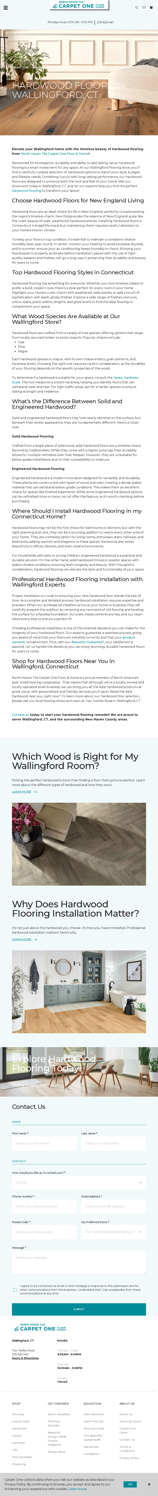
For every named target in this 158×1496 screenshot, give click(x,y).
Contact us (20, 715)
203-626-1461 (105, 22)
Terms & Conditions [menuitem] (127, 1449)
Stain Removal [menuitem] (94, 1414)
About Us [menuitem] (125, 1414)
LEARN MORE (21, 791)
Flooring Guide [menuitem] (94, 1428)
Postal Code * (21, 1222)
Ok (130, 1484)
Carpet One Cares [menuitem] (127, 1430)
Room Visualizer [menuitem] (59, 1414)
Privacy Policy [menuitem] (129, 1458)
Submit (79, 1309)
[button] (136, 7)
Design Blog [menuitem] (56, 1452)
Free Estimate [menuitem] (22, 1457)
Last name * (89, 1133)
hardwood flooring (26, 191)
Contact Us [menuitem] (127, 1439)
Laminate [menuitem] (18, 1443)
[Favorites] (144, 7)
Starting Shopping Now (29, 1085)
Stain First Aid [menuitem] (93, 1421)
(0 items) (151, 7)
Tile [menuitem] (14, 1450)
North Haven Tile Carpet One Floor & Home (55, 154)
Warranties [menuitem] (91, 1447)
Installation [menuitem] (91, 1454)
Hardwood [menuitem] (19, 1428)
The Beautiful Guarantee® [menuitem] (93, 1437)
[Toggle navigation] (5, 7)
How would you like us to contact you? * (39, 1172)
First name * (20, 1133)
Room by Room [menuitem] (130, 1421)
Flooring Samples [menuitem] (54, 1423)
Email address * (91, 1196)
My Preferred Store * (95, 1222)
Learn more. (77, 1489)
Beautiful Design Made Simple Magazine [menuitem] (57, 1438)
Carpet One (20, 67)
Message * (19, 1247)
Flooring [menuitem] (18, 1414)
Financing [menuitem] (19, 1464)
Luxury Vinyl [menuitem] (20, 1421)
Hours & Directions (25, 1358)
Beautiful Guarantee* (87, 642)
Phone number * (23, 1196)
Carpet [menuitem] (16, 1435)
